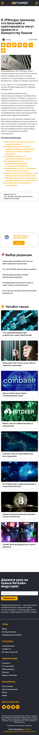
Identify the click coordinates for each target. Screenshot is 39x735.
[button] (19, 243)
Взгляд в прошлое (9, 632)
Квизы (4, 629)
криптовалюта (27, 196)
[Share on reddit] (20, 45)
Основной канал (8, 646)
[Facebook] (13, 707)
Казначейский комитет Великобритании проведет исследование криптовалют (16, 163)
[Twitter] (8, 707)
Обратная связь (8, 669)
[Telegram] (4, 707)
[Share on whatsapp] (30, 45)
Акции (4, 695)
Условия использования (27, 731)
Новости (13, 194)
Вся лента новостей (10, 652)
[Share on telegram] (3, 45)
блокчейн (18, 196)
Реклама (5, 672)
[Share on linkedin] (25, 45)
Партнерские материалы (12, 635)
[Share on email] (3, 50)
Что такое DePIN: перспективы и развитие (19, 269)
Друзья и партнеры (9, 675)
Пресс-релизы (7, 686)
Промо (4, 692)
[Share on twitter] (8, 45)
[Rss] (18, 707)
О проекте (6, 663)
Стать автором (8, 666)
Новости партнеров (10, 689)
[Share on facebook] (14, 45)
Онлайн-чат (6, 649)
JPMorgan (11, 196)
